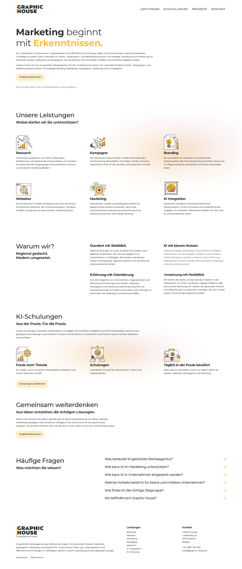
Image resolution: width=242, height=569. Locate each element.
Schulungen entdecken (32, 383)
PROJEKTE (199, 9)
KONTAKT (218, 9)
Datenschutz (37, 557)
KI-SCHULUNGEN (175, 9)
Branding (131, 532)
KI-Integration (134, 548)
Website (131, 535)
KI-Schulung (133, 552)
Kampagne (132, 542)
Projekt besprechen (30, 77)
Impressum (22, 557)
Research (131, 545)
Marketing (132, 538)
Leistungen (149, 9)
